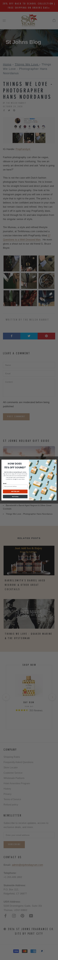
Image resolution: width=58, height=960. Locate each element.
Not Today (15, 496)
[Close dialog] (55, 461)
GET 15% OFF (15, 491)
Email (4, 483)
